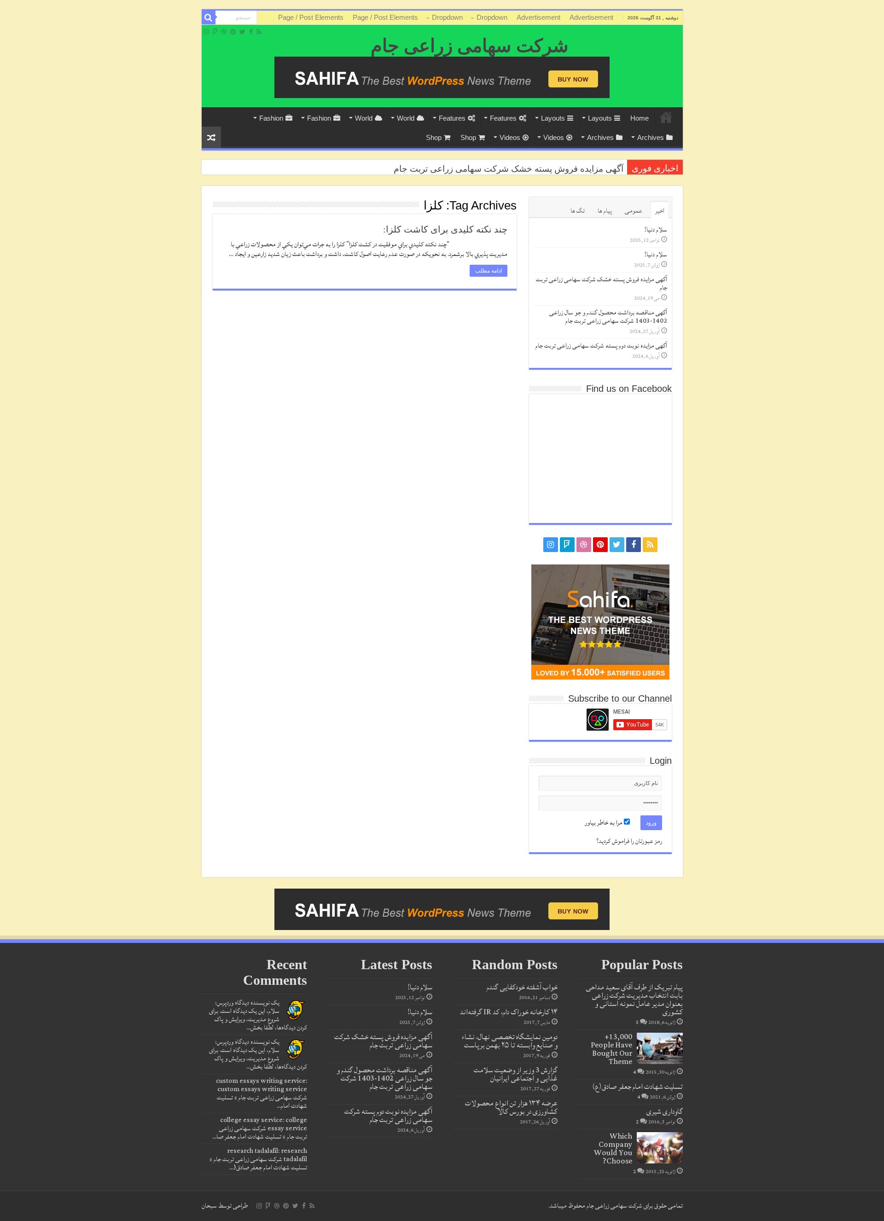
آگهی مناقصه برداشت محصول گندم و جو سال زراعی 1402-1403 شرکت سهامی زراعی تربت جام (608, 316)
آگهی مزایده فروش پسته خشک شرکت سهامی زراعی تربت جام (508, 169)
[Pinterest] (233, 31)
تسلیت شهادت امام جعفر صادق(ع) (637, 1086)
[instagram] (206, 31)
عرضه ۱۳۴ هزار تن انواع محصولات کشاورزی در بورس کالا (511, 1107)
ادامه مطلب (488, 270)
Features (503, 118)
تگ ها (577, 210)
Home (666, 117)
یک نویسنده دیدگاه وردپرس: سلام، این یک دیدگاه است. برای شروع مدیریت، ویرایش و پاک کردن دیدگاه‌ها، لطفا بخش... (258, 1015)
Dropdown (492, 17)
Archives (650, 137)
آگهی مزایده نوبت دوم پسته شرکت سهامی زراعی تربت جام (601, 345)
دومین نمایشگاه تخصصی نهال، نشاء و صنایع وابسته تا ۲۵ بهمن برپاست (510, 1040)
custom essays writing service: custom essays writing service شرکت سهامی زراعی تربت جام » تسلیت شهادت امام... (261, 1093)
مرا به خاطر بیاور (604, 822)
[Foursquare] (215, 31)
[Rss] (259, 31)
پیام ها (605, 210)
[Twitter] (242, 31)
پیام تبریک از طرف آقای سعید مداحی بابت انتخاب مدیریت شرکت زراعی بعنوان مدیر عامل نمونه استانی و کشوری (634, 999)
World (405, 118)
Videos (553, 137)
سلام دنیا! (656, 229)
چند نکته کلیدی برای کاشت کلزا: (445, 229)
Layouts (600, 118)
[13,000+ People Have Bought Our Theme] (660, 1048)
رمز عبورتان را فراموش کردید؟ (629, 841)
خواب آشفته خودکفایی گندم (522, 987)
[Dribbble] (223, 31)
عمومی (633, 210)
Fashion (319, 118)
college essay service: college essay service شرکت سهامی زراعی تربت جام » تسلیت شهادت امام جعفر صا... (259, 1128)
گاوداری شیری (664, 1111)
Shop (468, 137)
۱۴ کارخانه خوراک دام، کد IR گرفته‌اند (509, 1012)
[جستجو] (208, 17)
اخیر (659, 210)
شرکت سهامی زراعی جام (470, 45)
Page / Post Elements (385, 17)
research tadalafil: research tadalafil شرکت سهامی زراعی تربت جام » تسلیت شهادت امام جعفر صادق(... (258, 1159)
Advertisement (591, 17)
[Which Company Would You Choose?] (660, 1147)
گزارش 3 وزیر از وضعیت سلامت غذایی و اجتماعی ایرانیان (516, 1074)
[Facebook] (251, 31)
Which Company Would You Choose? (613, 1149)
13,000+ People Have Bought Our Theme (611, 1049)
